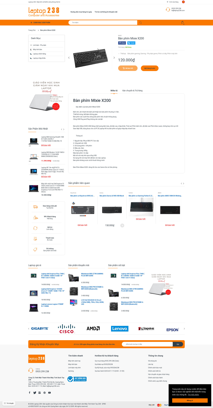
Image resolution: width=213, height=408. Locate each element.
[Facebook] (29, 392)
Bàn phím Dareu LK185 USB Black (112, 196)
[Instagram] (39, 392)
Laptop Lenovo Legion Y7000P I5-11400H (52, 305)
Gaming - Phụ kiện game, (149, 53)
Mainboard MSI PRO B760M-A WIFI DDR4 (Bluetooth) (92, 288)
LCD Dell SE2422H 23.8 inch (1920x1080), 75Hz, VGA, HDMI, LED (92, 302)
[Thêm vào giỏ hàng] (122, 225)
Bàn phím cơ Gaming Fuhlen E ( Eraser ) (141, 196)
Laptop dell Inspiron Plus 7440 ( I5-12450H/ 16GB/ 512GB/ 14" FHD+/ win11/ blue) (52, 276)
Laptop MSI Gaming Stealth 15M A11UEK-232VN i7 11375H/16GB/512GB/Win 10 (52, 139)
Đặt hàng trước (149, 68)
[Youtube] (49, 392)
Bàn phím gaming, (134, 53)
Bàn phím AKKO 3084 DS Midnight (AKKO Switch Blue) (170, 196)
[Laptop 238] (43, 12)
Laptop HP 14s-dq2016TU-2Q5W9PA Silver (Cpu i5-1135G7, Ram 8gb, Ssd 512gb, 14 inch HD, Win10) (52, 171)
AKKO (159, 193)
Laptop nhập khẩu (39, 58)
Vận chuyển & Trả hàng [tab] (132, 90)
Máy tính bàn (37, 49)
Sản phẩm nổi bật (116, 265)
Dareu (101, 193)
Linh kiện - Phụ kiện (39, 45)
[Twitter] (34, 392)
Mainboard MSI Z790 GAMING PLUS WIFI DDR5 (92, 275)
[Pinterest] (44, 392)
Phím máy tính (172, 53)
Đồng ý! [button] (190, 400)
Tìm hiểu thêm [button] (193, 395)
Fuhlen (131, 193)
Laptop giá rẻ (34, 265)
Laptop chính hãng (39, 54)
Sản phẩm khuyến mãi (78, 265)
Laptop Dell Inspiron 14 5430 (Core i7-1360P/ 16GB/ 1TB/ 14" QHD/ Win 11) (52, 291)
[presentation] (61, 129)
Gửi (178, 344)
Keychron (73, 193)
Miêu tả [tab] (114, 90)
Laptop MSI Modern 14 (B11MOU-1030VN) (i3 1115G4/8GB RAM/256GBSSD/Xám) (53, 154)
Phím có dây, (162, 53)
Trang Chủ (32, 30)
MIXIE (120, 35)
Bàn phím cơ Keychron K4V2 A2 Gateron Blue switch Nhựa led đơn (82, 196)
